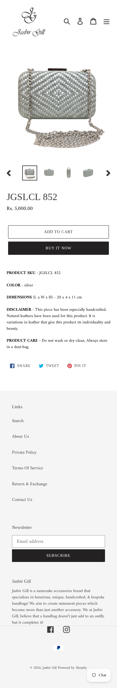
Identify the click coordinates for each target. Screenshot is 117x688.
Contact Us (22, 500)
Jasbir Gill (50, 668)
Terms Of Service (27, 468)
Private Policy (24, 453)
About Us (20, 437)
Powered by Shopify (72, 668)
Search (18, 421)
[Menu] (106, 21)
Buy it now (58, 248)
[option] (30, 173)
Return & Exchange (29, 484)
